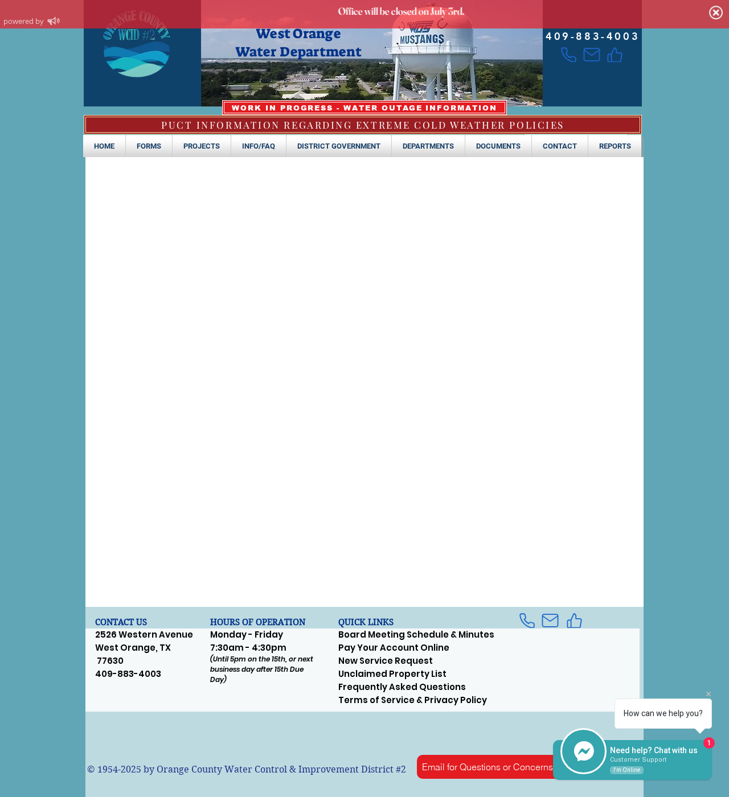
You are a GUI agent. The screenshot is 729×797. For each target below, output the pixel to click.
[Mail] (591, 54)
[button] (149, 146)
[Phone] (569, 54)
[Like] (615, 54)
